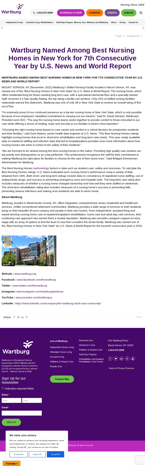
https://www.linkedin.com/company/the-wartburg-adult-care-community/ (58, 303)
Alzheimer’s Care (87, 345)
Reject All (37, 454)
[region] (37, 445)
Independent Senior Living (62, 347)
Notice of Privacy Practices (121, 368)
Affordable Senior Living (61, 352)
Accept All (55, 454)
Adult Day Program (88, 354)
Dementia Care (86, 340)
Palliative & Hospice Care (61, 361)
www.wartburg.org (25, 273)
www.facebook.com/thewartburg (36, 279)
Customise (18, 454)
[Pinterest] (26, 317)
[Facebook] (14, 317)
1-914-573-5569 (116, 350)
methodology (41, 168)
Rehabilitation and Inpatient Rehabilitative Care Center (91, 360)
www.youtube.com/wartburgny (34, 297)
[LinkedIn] (22, 317)
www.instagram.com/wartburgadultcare (39, 291)
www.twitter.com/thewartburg (30, 285)
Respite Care (56, 366)
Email (5, 407)
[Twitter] (18, 317)
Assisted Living (57, 357)
